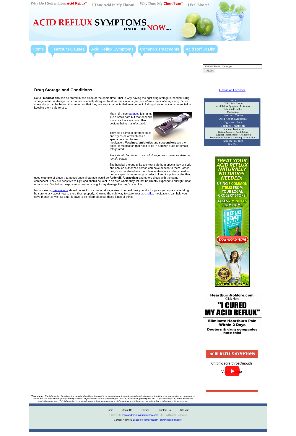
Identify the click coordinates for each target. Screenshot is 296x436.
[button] (232, 371)
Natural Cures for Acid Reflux (233, 132)
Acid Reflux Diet (200, 49)
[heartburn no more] (232, 334)
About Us (127, 410)
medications (60, 190)
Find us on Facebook (232, 90)
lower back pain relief (171, 419)
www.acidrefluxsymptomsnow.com (140, 415)
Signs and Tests (233, 122)
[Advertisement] (113, 74)
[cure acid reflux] (232, 285)
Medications (233, 112)
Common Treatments (159, 49)
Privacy (145, 410)
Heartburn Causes (67, 49)
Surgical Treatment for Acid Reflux (233, 135)
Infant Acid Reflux (233, 109)
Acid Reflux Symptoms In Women (233, 106)
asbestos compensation (145, 419)
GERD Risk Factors (233, 103)
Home (38, 49)
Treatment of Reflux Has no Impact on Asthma (233, 137)
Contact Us (165, 410)
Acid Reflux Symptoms (112, 49)
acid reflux (147, 193)
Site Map (233, 144)
